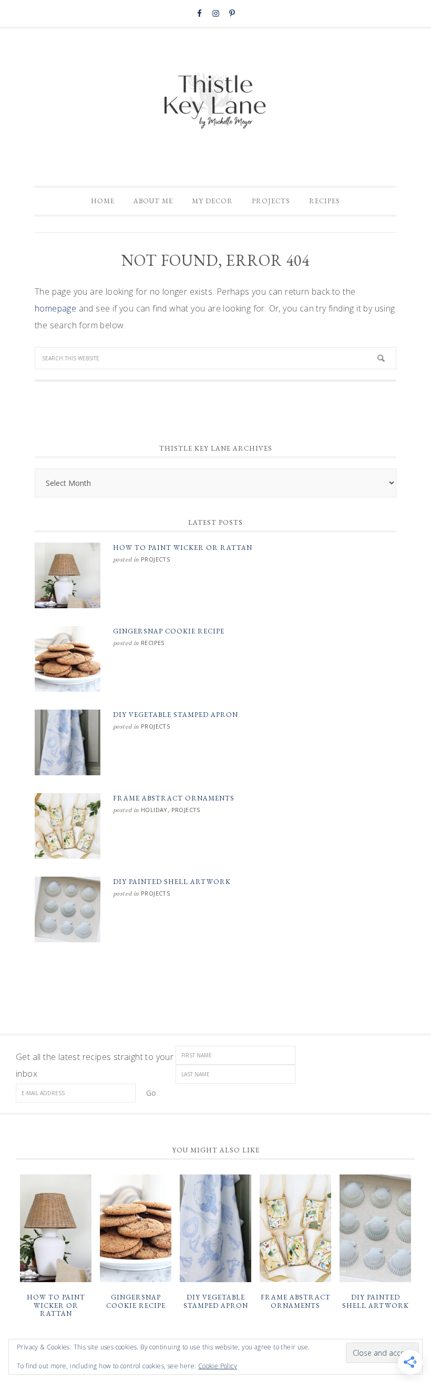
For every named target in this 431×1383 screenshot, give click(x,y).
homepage (55, 308)
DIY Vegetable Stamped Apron (175, 714)
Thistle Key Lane (215, 101)
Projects (155, 559)
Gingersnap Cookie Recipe (168, 631)
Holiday (154, 810)
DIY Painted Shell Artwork (172, 881)
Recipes (153, 643)
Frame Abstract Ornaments (173, 798)
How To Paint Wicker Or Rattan (182, 547)
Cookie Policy (217, 1365)
